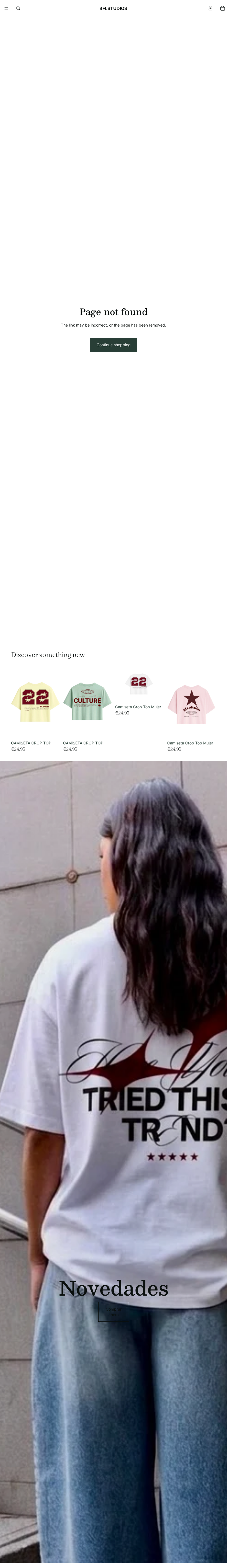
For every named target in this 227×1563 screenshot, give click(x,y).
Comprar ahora (114, 1312)
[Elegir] (51, 729)
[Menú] (6, 8)
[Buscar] (18, 8)
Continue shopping (114, 344)
